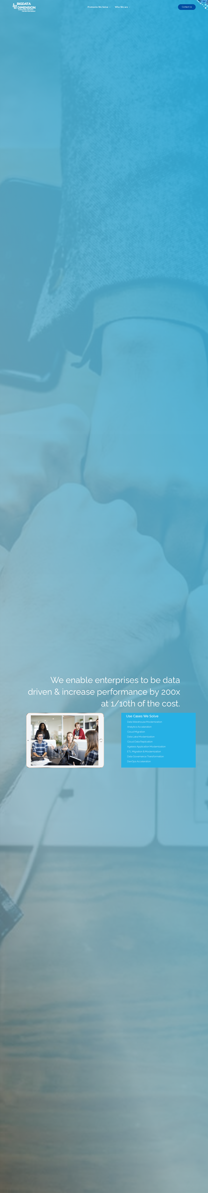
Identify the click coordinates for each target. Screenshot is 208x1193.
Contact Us (187, 7)
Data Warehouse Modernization (144, 721)
